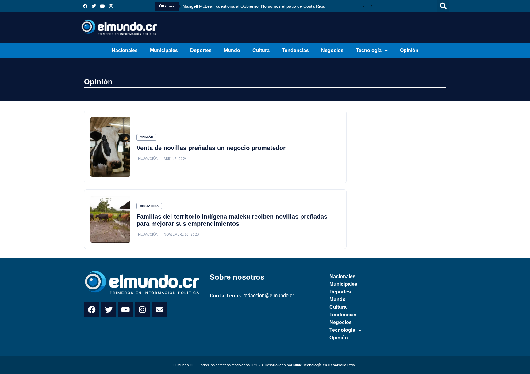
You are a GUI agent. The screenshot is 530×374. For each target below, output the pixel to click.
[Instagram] (111, 6)
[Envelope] (159, 309)
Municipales (164, 50)
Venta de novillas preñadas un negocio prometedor (211, 148)
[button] (443, 6)
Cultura (261, 50)
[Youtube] (102, 6)
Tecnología (369, 50)
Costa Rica (149, 206)
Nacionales (125, 50)
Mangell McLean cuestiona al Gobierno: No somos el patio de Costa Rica (253, 6)
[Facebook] (85, 6)
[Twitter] (94, 6)
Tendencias (295, 50)
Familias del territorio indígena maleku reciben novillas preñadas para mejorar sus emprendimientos (231, 220)
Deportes (201, 50)
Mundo (232, 50)
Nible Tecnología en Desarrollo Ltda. (324, 365)
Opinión (409, 50)
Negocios (332, 50)
